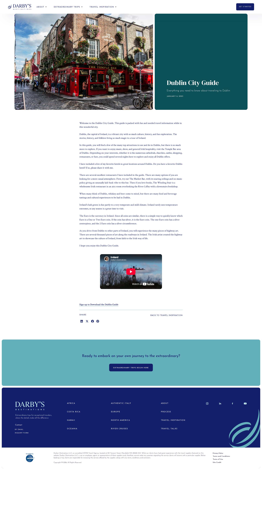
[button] (40, 7)
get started (245, 7)
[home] (19, 7)
